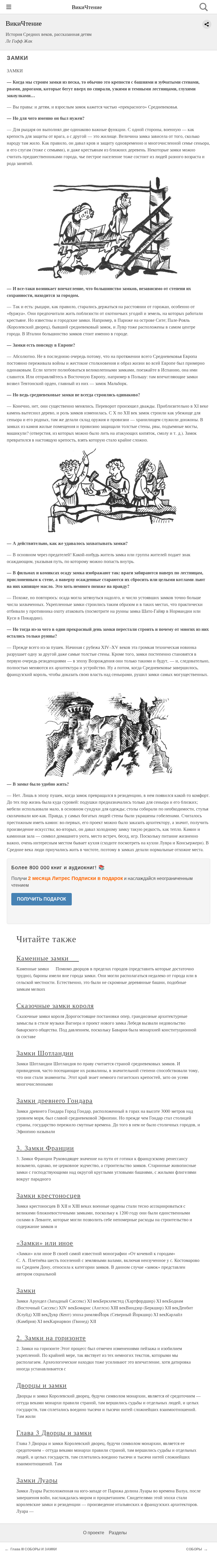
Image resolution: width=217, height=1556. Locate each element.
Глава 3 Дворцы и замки (54, 1432)
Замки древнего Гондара (54, 1100)
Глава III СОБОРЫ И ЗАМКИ (33, 1549)
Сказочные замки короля (55, 1005)
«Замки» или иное (44, 1242)
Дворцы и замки (41, 1385)
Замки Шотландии (44, 1052)
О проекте (93, 1532)
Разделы (118, 1532)
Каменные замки (47, 957)
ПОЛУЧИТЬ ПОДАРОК (41, 899)
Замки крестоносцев (48, 1195)
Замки (26, 1290)
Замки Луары (37, 1480)
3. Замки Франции (45, 1147)
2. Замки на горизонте (51, 1337)
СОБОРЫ (194, 1549)
